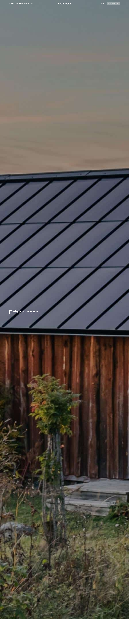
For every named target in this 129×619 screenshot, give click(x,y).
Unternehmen (28, 3)
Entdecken (19, 3)
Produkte (11, 3)
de (102, 3)
